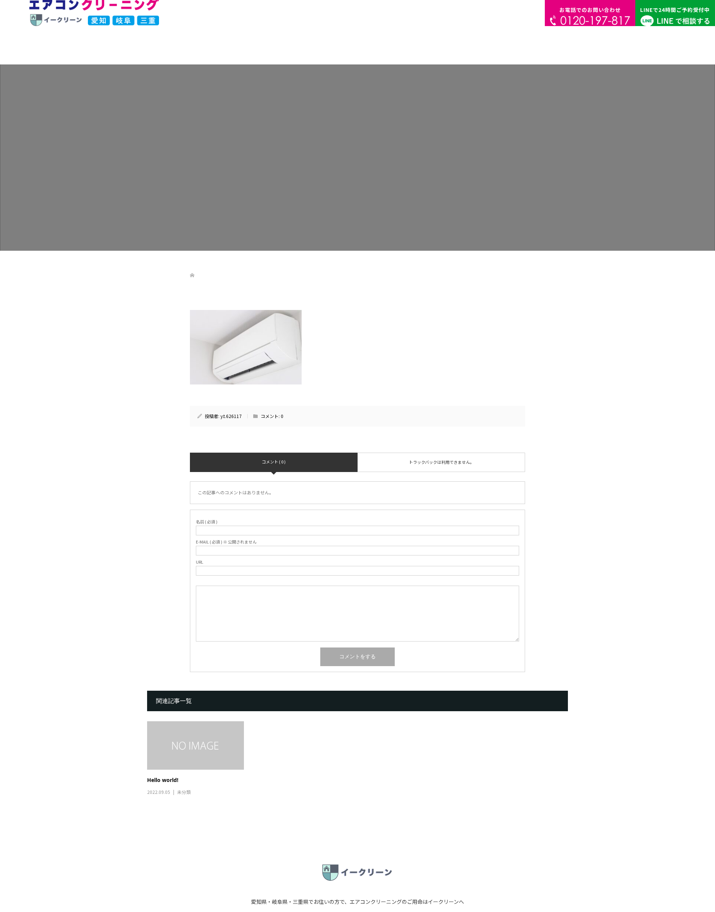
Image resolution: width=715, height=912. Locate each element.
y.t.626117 (231, 416)
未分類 (184, 792)
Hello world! (162, 779)
